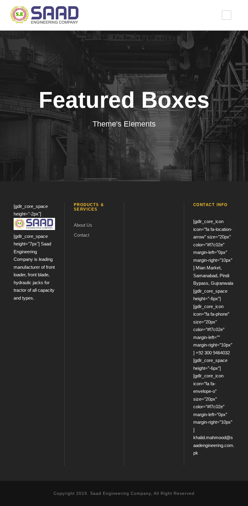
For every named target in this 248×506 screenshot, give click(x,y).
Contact (81, 235)
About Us (83, 225)
